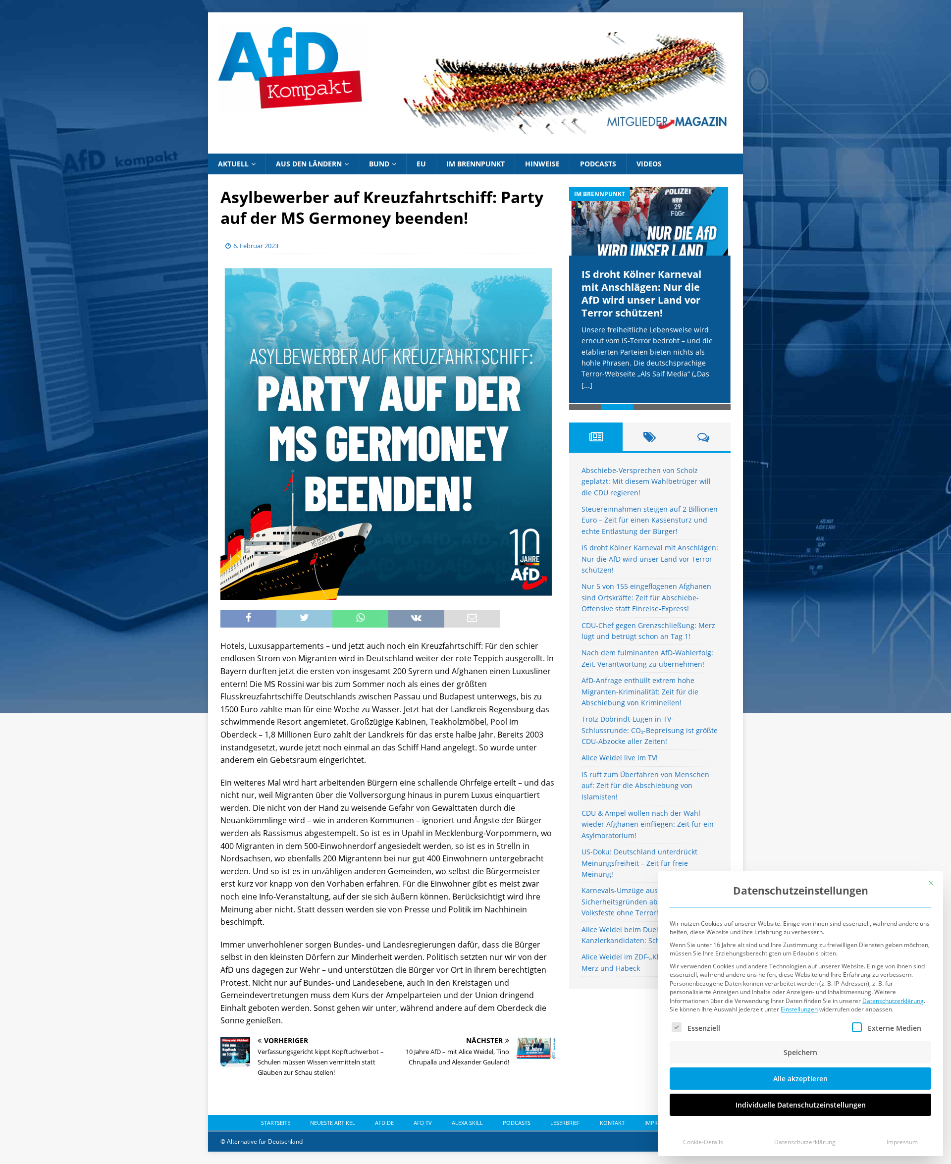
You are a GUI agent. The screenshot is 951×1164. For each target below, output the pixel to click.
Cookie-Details (703, 1142)
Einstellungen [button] (799, 1009)
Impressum (902, 1142)
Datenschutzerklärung (893, 1001)
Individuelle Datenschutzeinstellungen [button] (801, 1105)
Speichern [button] (800, 1052)
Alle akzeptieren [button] (800, 1078)
